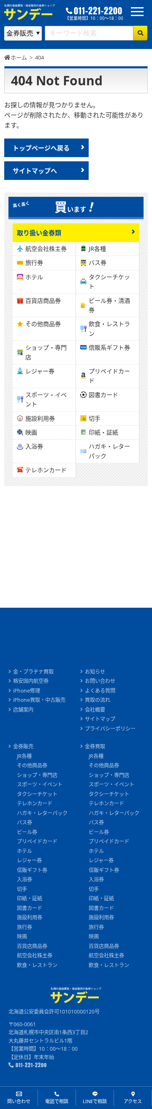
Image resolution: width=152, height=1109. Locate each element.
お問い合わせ (100, 681)
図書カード (103, 395)
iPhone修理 (26, 690)
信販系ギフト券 (109, 347)
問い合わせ (18, 1101)
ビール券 (27, 832)
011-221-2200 (98, 11)
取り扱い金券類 (39, 232)
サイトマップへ (35, 170)
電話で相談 (56, 1101)
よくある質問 (100, 690)
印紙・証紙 (103, 432)
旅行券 (34, 262)
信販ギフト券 (32, 870)
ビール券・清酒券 (109, 305)
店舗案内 (23, 709)
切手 (94, 418)
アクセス (133, 1101)
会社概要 (95, 709)
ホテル (34, 277)
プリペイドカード (109, 375)
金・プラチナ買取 (33, 671)
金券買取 (95, 746)
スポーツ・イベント (46, 399)
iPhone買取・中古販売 (39, 700)
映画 (31, 432)
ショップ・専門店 (46, 352)
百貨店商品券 (43, 300)
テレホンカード (46, 470)
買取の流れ (97, 700)
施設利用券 (40, 418)
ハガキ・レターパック (109, 450)
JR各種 (97, 249)
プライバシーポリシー (110, 728)
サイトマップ (100, 719)
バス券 (97, 262)
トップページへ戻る (41, 148)
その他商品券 (43, 324)
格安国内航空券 (31, 681)
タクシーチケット (109, 281)
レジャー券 (39, 371)
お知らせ (95, 671)
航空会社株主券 (46, 249)
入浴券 (34, 446)
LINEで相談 (95, 1101)
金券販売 (23, 746)
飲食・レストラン (109, 328)
